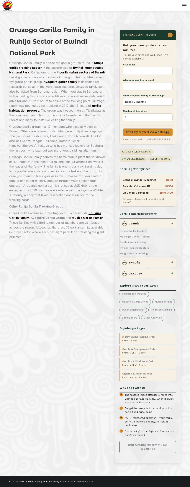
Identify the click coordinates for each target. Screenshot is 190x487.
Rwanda (131, 262)
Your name (129, 64)
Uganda (131, 223)
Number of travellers (135, 111)
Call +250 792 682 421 (160, 139)
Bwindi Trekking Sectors (134, 247)
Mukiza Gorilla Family (87, 218)
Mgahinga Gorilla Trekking (135, 236)
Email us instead (132, 139)
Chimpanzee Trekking (134, 293)
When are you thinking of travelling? (143, 95)
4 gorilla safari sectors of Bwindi (81, 72)
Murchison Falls (163, 301)
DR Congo (132, 273)
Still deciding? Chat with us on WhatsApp (148, 446)
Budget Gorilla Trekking (134, 253)
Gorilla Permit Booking (133, 242)
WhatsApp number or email (138, 80)
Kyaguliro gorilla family (60, 82)
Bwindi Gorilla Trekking (133, 230)
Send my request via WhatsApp (148, 132)
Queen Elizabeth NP (133, 309)
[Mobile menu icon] (184, 5)
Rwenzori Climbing (161, 309)
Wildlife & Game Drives (135, 301)
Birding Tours (129, 317)
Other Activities (153, 317)
